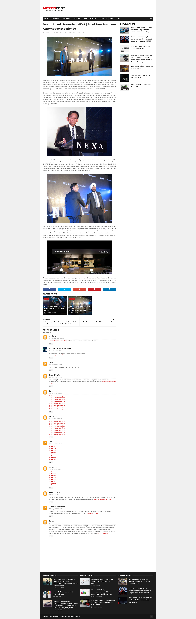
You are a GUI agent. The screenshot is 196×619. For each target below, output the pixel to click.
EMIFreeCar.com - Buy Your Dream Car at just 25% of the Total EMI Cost (139, 581)
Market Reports (90, 18)
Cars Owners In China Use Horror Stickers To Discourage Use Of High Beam (141, 600)
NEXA (82, 32)
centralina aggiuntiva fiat (102, 499)
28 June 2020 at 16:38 (56, 418)
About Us (103, 18)
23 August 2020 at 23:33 (56, 509)
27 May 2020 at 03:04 (56, 365)
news (78, 32)
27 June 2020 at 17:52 (56, 377)
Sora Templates (54, 616)
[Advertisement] (135, 123)
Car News (55, 18)
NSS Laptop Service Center (60, 348)
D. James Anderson (57, 507)
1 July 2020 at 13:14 (55, 494)
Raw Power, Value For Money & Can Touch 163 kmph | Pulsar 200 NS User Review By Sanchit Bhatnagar (141, 58)
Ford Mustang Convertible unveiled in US (140, 76)
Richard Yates (54, 492)
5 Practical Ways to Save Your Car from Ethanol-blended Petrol (102, 581)
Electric (77, 18)
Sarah (51, 521)
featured (64, 32)
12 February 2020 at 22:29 (57, 338)
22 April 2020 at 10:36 (55, 350)
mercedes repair (102, 533)
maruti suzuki (72, 32)
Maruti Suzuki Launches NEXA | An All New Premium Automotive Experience (79, 308)
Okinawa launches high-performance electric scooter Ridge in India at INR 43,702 (142, 39)
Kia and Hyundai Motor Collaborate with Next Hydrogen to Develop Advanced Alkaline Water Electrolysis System (65, 604)
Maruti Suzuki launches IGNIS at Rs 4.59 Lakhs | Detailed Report (54, 308)
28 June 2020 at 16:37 (56, 393)
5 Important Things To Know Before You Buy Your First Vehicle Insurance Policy (141, 30)
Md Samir (53, 336)
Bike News (66, 18)
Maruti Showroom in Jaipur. (59, 341)
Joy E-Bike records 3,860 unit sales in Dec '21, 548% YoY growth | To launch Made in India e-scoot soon (65, 582)
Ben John (53, 391)
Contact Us (115, 18)
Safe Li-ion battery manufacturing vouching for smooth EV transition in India (101, 592)
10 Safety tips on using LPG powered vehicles (140, 47)
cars (46, 299)
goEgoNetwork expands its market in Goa (63, 593)
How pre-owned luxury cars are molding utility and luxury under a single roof (103, 602)
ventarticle (52, 447)
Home (46, 18)
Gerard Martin (54, 375)
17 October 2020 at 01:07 (56, 523)
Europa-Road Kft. (92, 513)
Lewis (51, 362)
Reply (50, 343)
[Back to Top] (151, 616)
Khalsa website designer (57, 396)
